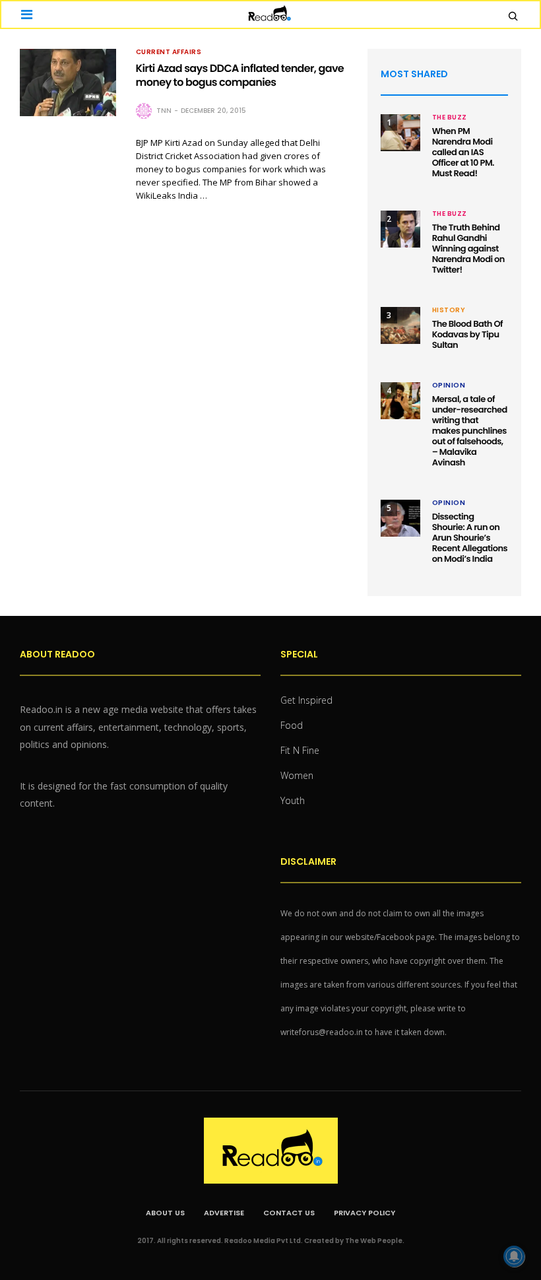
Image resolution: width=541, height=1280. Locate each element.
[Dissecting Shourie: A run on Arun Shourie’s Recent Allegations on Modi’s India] (400, 518)
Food (291, 725)
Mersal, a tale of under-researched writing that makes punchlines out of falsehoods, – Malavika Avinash (469, 431)
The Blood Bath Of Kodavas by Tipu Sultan (467, 334)
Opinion (449, 385)
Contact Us (289, 1212)
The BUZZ (449, 117)
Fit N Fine (299, 750)
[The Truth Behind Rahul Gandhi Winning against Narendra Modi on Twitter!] (400, 229)
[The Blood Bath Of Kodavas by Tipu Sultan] (400, 325)
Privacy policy (364, 1212)
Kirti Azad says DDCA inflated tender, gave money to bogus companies (240, 75)
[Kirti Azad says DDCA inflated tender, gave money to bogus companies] (68, 82)
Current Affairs (169, 52)
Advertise (224, 1212)
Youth (292, 800)
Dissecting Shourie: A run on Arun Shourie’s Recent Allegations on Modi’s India (469, 537)
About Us (165, 1212)
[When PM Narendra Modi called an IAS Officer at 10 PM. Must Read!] (400, 132)
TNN (164, 111)
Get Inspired (306, 700)
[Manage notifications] (514, 1256)
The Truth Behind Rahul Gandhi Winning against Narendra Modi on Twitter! (468, 248)
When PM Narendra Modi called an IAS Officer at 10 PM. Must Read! (463, 152)
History (449, 310)
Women (296, 775)
